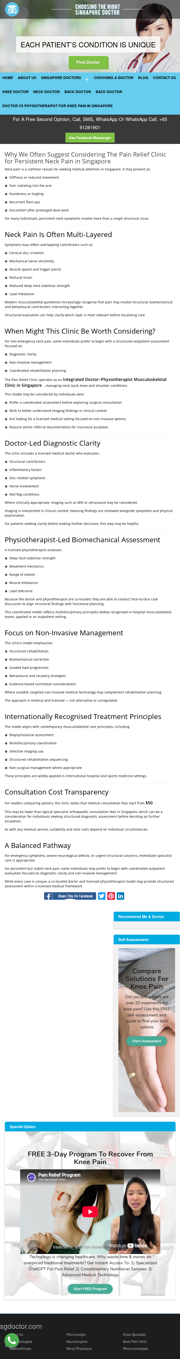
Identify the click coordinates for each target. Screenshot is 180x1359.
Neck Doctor (46, 91)
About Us (27, 77)
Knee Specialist (134, 1334)
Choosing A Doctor (113, 77)
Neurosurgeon (77, 1341)
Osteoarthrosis (20, 1348)
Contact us (164, 77)
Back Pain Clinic (135, 1341)
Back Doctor (77, 91)
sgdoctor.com (21, 1326)
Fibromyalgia (76, 1334)
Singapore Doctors (61, 77)
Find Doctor (88, 62)
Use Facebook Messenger (90, 137)
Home (7, 77)
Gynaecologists (20, 1341)
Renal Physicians (79, 1348)
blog (143, 77)
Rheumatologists (135, 1348)
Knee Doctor (15, 91)
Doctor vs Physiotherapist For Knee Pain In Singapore (57, 105)
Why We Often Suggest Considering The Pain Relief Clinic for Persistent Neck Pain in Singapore (85, 157)
